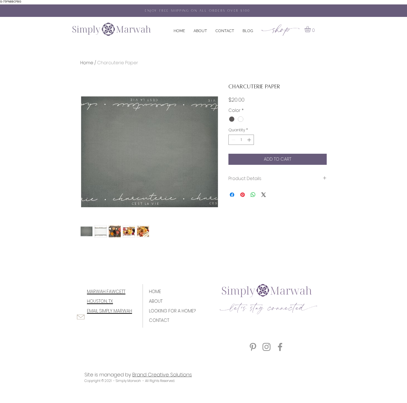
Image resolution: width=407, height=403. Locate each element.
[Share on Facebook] (232, 194)
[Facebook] (280, 347)
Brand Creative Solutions (162, 374)
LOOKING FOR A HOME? (172, 311)
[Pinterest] (253, 347)
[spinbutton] (241, 140)
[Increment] (249, 140)
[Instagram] (266, 347)
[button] (311, 29)
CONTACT (159, 320)
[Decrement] (232, 140)
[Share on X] (263, 194)
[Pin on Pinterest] (242, 194)
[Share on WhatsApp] (253, 194)
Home (86, 63)
